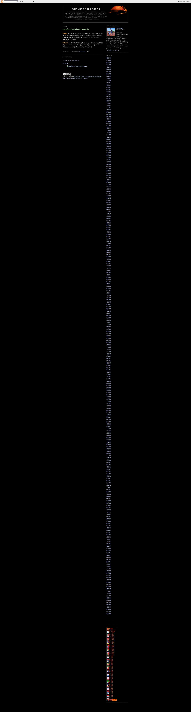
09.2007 (108, 101)
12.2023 (108, 541)
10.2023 (108, 537)
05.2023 (108, 525)
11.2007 (108, 105)
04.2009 (108, 144)
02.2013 (108, 248)
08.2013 (108, 261)
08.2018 (108, 397)
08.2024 (108, 559)
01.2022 (108, 489)
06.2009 (108, 148)
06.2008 (108, 121)
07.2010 (108, 178)
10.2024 (108, 564)
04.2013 (108, 252)
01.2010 (108, 164)
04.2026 (108, 605)
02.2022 (108, 492)
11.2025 (108, 593)
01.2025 (108, 571)
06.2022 (108, 501)
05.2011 (108, 200)
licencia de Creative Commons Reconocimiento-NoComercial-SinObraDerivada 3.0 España (82, 77)
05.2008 (108, 119)
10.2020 (108, 455)
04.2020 (108, 442)
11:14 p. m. (82, 51)
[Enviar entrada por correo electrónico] (88, 51)
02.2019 (108, 410)
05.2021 (108, 471)
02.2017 (108, 356)
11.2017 (108, 376)
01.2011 (108, 191)
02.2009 (108, 139)
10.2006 (108, 76)
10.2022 (108, 510)
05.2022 (108, 498)
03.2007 (108, 87)
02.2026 (108, 600)
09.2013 (108, 263)
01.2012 (108, 218)
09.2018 (108, 399)
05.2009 (108, 146)
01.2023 (108, 516)
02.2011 (108, 193)
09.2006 (108, 74)
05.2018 (108, 390)
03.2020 (108, 440)
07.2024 (108, 557)
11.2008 (108, 132)
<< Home (65, 63)
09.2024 (108, 562)
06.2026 (108, 609)
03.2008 (108, 114)
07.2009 (108, 150)
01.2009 (108, 137)
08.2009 (108, 153)
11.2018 (108, 404)
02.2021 (108, 464)
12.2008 (108, 135)
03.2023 (108, 521)
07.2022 (108, 503)
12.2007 (108, 107)
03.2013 (108, 250)
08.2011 (108, 207)
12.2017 (108, 379)
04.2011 (108, 198)
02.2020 (108, 437)
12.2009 (108, 162)
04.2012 (108, 225)
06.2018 (108, 392)
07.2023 (108, 530)
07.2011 (108, 205)
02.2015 (108, 302)
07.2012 (108, 232)
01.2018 (108, 381)
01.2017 (108, 354)
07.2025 (108, 584)
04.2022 (108, 496)
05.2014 (108, 281)
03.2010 (108, 169)
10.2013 (108, 266)
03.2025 (108, 575)
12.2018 (108, 406)
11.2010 (108, 187)
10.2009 (108, 157)
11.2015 (108, 322)
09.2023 (108, 535)
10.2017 (108, 374)
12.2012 (108, 243)
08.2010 (108, 180)
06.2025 (108, 582)
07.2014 (108, 286)
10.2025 (108, 591)
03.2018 (108, 385)
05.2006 (108, 65)
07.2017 (108, 367)
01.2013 (108, 245)
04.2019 (108, 415)
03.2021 (108, 467)
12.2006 (108, 80)
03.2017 (108, 358)
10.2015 (108, 320)
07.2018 (108, 394)
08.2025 (108, 586)
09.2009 (108, 155)
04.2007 (108, 89)
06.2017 (108, 365)
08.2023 (108, 532)
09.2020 (108, 453)
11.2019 (108, 431)
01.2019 (108, 408)
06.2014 (108, 284)
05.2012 (108, 227)
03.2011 (108, 196)
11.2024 (108, 566)
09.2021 (108, 480)
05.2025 (108, 580)
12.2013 (108, 270)
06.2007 (108, 94)
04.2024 (108, 550)
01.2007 (108, 83)
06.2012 (108, 230)
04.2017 (108, 361)
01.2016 (108, 327)
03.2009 (108, 141)
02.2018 (108, 383)
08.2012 (108, 234)
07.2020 (108, 449)
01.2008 (108, 110)
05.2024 (108, 553)
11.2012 (108, 241)
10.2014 (108, 293)
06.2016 (108, 338)
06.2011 (108, 202)
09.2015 (108, 318)
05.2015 (108, 309)
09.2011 (108, 209)
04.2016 (108, 333)
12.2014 (108, 297)
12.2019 (108, 433)
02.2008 (108, 112)
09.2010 (108, 182)
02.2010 (108, 166)
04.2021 (108, 469)
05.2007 (108, 92)
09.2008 (108, 128)
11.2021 (108, 485)
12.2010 (108, 189)
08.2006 (108, 71)
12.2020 (108, 460)
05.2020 (108, 444)
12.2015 (108, 324)
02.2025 (108, 573)
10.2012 (108, 239)
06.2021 (108, 474)
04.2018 (108, 388)
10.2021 (108, 483)
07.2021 (108, 476)
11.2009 (108, 159)
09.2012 (108, 236)
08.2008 (108, 126)
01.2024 (108, 544)
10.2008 (108, 130)
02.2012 (108, 220)
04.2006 (108, 62)
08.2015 (108, 315)
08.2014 (108, 288)
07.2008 (108, 123)
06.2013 (108, 257)
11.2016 (108, 349)
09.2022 (108, 507)
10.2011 (108, 211)
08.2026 (108, 614)
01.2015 (108, 300)
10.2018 (108, 401)
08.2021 (108, 478)
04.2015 (108, 306)
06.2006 (108, 67)
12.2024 (108, 568)
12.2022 (108, 514)
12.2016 (108, 351)
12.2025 (108, 595)
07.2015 (108, 313)
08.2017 (108, 370)
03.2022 (108, 494)
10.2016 (108, 347)
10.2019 (108, 428)
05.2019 (108, 417)
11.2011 (108, 214)
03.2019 (108, 413)
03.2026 (108, 602)
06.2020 (108, 446)
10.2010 (108, 184)
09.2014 (108, 290)
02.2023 (108, 519)
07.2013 (108, 259)
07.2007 (108, 96)
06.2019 (108, 419)
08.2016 (108, 342)
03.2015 (108, 304)
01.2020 (108, 435)
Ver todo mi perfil (112, 50)
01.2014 (108, 272)
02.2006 (108, 58)
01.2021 (108, 462)
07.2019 (108, 422)
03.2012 (108, 223)
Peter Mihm (119, 28)
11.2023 (108, 539)
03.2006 (108, 60)
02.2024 (108, 546)
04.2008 (108, 116)
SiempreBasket (86, 9)
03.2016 (108, 331)
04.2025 (108, 577)
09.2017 (108, 372)
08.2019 (108, 424)
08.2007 (108, 98)
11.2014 (108, 295)
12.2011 (108, 216)
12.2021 (108, 487)
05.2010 (108, 173)
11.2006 (108, 78)
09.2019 (108, 426)
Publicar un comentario (71, 60)
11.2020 (108, 458)
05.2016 (108, 336)
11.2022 (108, 512)
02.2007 (108, 85)
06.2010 (108, 175)
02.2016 (108, 329)
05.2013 (108, 254)
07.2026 (108, 611)
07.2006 (108, 69)
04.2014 (108, 279)
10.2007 (108, 103)
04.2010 (108, 171)
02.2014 (108, 275)
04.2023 (108, 523)
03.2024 (108, 548)
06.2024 (108, 555)
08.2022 (108, 505)
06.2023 (108, 528)
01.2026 (108, 598)
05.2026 (108, 607)
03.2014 (108, 277)
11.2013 (108, 268)
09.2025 (108, 589)
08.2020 (108, 451)
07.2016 (108, 340)
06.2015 (108, 311)
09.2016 (108, 345)
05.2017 (108, 363)
